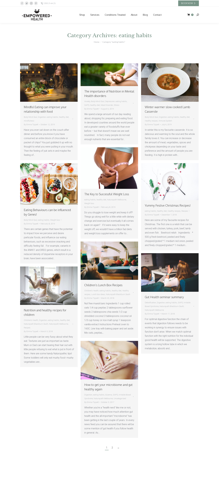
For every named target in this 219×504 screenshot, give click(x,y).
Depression (110, 101)
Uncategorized (120, 398)
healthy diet (64, 117)
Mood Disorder (107, 105)
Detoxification (150, 302)
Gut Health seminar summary (164, 297)
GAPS (86, 105)
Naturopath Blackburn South (118, 294)
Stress (116, 105)
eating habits (52, 117)
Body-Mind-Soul (30, 117)
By (31, 124)
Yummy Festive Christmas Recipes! (168, 205)
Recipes (184, 211)
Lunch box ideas (98, 294)
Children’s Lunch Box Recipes (103, 285)
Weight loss (89, 203)
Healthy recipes (151, 121)
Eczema (108, 395)
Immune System (165, 121)
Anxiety (87, 101)
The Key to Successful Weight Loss (106, 194)
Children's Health (91, 290)
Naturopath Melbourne (116, 200)
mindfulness (29, 121)
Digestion (42, 117)
